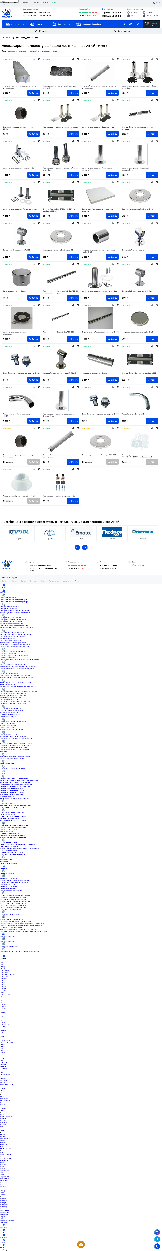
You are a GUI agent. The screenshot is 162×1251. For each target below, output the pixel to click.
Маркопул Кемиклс (7, 1221)
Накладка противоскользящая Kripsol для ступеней (59, 87)
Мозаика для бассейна (8, 725)
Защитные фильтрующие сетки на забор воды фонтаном (21, 925)
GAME (2, 1072)
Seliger (2, 1169)
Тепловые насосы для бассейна (11, 624)
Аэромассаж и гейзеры (8, 717)
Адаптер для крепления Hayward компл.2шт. (99, 291)
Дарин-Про (4, 1215)
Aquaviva (3, 988)
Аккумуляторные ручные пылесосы (13, 704)
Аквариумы (4, 861)
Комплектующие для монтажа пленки (13, 837)
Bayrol (2, 1002)
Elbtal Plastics (5, 1040)
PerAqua (3, 1137)
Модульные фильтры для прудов (11, 794)
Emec (2, 1046)
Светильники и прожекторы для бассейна (15, 676)
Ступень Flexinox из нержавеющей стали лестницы (137, 128)
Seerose (3, 1165)
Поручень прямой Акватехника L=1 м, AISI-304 (100, 332)
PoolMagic (3, 1144)
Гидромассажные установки (10, 715)
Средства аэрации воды (9, 803)
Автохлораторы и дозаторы (10, 641)
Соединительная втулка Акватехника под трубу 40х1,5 (98, 251)
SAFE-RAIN (4, 1161)
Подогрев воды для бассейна (10, 618)
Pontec (2, 1141)
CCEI (1, 1014)
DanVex (2, 1032)
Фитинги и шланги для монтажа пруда (13, 835)
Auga (1, 996)
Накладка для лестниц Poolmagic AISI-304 (59, 250)
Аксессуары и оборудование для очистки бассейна (18, 692)
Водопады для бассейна (9, 713)
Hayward (3, 1078)
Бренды (23, 581)
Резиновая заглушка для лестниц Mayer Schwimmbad (19, 456)
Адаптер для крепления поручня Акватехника (16, 333)
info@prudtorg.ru (108, 9)
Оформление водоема (8, 842)
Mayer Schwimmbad (7, 1116)
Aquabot (3, 980)
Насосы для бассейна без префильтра (14, 602)
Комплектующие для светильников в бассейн (16, 678)
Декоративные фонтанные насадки (13, 899)
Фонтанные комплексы (8, 878)
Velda (2, 1193)
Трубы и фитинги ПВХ (7, 763)
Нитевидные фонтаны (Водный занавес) (14, 905)
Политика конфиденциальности (60, 581)
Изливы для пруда (6, 831)
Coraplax (3, 1026)
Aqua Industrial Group (7, 974)
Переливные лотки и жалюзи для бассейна (15, 746)
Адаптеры (11, 51)
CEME (2, 1018)
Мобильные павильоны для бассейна (13, 737)
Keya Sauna (4, 1098)
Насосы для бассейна (8, 598)
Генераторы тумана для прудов (11, 852)
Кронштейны (34, 51)
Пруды (2, 773)
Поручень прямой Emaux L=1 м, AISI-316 (58, 332)
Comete (3, 1022)
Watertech (4, 1205)
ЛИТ (1, 1219)
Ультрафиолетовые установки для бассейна (16, 635)
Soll (1, 1173)
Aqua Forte (4, 972)
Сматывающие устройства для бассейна (15, 749)
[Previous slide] (77, 547)
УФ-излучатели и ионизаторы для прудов (15, 782)
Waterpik (3, 1203)
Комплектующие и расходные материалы (15, 613)
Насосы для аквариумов (9, 863)
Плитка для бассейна (7, 727)
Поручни (56, 51)
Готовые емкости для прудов (10, 833)
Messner (3, 1121)
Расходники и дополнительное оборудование (16, 628)
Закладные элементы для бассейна (13, 665)
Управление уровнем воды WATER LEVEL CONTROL (18, 929)
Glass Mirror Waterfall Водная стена (13, 897)
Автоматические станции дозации (12, 637)
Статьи (43, 581)
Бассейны (3, 593)
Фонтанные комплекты (8, 886)
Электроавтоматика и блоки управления (15, 756)
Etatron (2, 1052)
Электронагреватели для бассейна (13, 620)
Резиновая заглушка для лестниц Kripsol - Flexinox (19, 128)
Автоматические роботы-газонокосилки (15, 701)
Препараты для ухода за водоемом (13, 816)
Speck (2, 1175)
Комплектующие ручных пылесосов (13, 696)
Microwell (3, 1123)
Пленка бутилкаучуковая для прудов (13, 827)
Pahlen (2, 1135)
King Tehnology (5, 1100)
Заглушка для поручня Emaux (14, 291)
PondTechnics (5, 1139)
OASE (2, 1130)
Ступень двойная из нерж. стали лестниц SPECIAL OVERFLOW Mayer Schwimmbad (138, 456)
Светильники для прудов (9, 846)
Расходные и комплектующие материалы (15, 647)
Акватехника (4, 1213)
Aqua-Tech (3, 978)
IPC (1, 1092)
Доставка (5, 581)
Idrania (2, 1088)
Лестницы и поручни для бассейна (22, 38)
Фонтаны (3, 868)
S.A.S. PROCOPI (5, 1159)
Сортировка (124, 31)
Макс (133, 16)
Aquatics (3, 986)
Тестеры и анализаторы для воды (12, 818)
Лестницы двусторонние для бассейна (14, 656)
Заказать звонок (153, 16)
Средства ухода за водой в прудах (12, 812)
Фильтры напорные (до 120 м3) (11, 788)
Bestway (3, 1006)
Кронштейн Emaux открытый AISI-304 (18, 250)
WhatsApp (135, 12)
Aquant (2, 984)
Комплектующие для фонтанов (11, 919)
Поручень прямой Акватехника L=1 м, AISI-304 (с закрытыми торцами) (61, 292)
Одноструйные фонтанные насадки (13, 907)
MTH (1, 1126)
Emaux (2, 1044)
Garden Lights (5, 1074)
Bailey (2, 1000)
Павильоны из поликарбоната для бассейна (16, 739)
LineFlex (3, 1108)
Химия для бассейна (7, 685)
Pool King (3, 1142)
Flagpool (3, 1064)
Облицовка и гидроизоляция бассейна (14, 722)
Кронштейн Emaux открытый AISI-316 (137, 291)
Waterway (3, 1207)
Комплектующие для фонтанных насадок (15, 901)
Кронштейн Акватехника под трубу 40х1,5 (59, 373)
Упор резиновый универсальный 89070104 (19, 496)
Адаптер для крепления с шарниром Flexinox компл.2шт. (60, 169)
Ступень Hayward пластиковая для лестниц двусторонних (60, 456)
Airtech (2, 968)
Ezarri (2, 1054)
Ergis (1, 1048)
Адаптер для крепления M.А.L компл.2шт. (19, 168)
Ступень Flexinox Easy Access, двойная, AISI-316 (139, 374)
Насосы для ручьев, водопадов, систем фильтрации (19, 780)
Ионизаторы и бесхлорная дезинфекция (15, 645)
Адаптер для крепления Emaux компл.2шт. (99, 127)
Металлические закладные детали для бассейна (18, 667)
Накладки (46, 51)
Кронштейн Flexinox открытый (133, 250)
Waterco (3, 1199)
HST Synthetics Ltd (6, 1084)
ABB (1, 962)
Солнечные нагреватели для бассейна (14, 626)
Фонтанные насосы (7, 873)
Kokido (2, 1102)
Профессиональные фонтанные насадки (15, 895)
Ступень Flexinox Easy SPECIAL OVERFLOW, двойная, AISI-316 (59, 210)
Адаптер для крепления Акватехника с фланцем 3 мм (97, 169)
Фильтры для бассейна (8, 609)
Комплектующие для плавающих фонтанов (15, 880)
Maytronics (4, 1118)
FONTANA (3, 1068)
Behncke (3, 1004)
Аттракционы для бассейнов (10, 708)
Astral (2, 992)
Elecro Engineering (6, 1042)
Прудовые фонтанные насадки (11, 909)
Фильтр (43, 31)
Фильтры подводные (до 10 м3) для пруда (15, 786)
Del (1, 1034)
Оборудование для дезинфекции (12, 633)
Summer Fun (4, 1179)
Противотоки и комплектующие (11, 711)
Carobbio (3, 1012)
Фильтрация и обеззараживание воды (14, 778)
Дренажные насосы (7, 796)
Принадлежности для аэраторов (12, 807)
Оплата (14, 581)
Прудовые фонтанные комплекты (12, 854)
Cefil (1, 1016)
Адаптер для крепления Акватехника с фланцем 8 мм (58, 415)
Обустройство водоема (9, 850)
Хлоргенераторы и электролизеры (13, 643)
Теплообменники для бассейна (11, 622)
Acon (2, 964)
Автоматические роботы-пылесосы (13, 694)
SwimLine (3, 1181)
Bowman (3, 1008)
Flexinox (3, 1066)
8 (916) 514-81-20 (111, 16)
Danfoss (3, 1030)
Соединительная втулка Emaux (94, 373)
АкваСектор (4, 1211)
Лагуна (2, 1217)
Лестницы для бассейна (8, 654)
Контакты (33, 581)
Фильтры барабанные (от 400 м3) (12, 792)
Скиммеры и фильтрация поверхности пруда (16, 784)
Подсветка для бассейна (9, 674)
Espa (1, 1050)
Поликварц (4, 1223)
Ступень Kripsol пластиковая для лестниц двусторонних (19, 87)
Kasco (2, 1096)
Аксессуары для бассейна (9, 699)
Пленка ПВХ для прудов (8, 829)
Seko (2, 1167)
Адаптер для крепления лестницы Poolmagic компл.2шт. (139, 87)
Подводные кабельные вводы (11, 927)
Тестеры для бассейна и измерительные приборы (18, 687)
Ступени (22, 51)
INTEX (2, 1090)
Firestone (3, 1062)
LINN (1, 1110)
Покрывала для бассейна (9, 946)
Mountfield (3, 1124)
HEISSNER (3, 1080)
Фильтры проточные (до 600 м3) (12, 790)
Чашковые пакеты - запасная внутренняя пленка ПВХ (19, 951)
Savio (2, 1163)
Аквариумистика (6, 859)
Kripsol (2, 1104)
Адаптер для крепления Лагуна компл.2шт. (60, 496)
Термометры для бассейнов (10, 698)
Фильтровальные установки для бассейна (15, 611)
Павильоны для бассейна (9, 734)
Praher (2, 1147)
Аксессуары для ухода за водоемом (13, 820)
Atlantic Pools (5, 994)
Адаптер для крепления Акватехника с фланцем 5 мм (137, 169)
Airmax (2, 966)
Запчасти (3, 751)
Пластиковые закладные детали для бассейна (17, 669)
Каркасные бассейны (8, 936)
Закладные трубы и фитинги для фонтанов (15, 921)
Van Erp (2, 1191)
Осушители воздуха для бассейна (12, 768)
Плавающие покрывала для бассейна (13, 747)
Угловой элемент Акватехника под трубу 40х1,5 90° (19, 415)
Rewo (2, 1153)
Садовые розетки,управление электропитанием (17, 844)
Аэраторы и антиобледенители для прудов (15, 805)
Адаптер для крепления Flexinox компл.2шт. (20, 209)
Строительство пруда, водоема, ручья (14, 825)
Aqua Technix (4, 976)
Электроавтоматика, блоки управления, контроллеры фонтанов (23, 931)
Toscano (3, 1187)
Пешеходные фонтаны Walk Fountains (14, 882)
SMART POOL (4, 1171)
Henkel (2, 1082)
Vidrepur (3, 1195)
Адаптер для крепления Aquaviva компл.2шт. (60, 127)
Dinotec (3, 1036)
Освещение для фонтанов (9, 914)
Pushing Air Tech (5, 1149)
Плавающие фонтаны (7, 884)
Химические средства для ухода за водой (15, 683)
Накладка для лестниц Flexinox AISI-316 (138, 209)
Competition (4, 1024)
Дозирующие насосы (7, 639)
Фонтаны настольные (8, 888)
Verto (77, 581)
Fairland (2, 1058)
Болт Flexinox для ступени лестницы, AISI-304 (100, 414)
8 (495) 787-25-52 (111, 12)
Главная (3, 588)
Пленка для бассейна (7, 723)
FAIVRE (2, 1060)
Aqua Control (4, 970)
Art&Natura (4, 990)
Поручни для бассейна (8, 658)
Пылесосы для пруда (7, 814)
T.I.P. (1, 1185)
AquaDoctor (4, 982)
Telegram (150, 12)
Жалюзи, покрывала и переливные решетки (16, 744)
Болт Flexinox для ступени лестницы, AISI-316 (21, 373)
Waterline (3, 1201)
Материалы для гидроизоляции (11, 730)
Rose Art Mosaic (6, 1155)
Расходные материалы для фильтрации (14, 798)
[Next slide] (85, 547)
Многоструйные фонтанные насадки (13, 903)
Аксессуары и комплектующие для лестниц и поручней (20, 660)
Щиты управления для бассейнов (12, 758)
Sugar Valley (4, 1177)
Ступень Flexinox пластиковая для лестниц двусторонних (99, 87)
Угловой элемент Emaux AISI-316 (135, 414)
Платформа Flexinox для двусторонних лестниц (97, 210)
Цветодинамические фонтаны (11, 890)
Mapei (2, 1114)
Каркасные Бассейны (8, 941)
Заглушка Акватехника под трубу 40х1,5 (137, 332)
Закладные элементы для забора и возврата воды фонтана (22, 923)
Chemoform (4, 1020)
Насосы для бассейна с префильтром (13, 600)
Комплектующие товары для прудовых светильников (19, 848)
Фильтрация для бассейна (9, 607)
